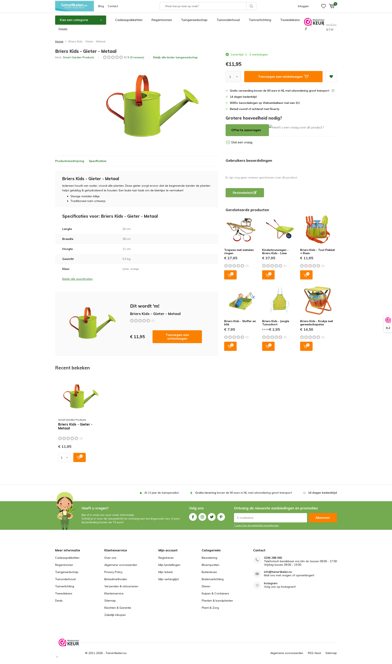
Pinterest (221, 517)
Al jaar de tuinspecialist (161, 492)
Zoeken (251, 6)
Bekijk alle (175, 57)
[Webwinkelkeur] (305, 28)
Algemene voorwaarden (120, 565)
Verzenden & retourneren (121, 586)
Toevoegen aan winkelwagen (177, 336)
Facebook (193, 517)
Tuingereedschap (194, 20)
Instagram (202, 517)
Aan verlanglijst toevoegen (331, 76)
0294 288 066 (273, 558)
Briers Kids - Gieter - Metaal (75, 426)
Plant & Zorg (210, 608)
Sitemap (110, 600)
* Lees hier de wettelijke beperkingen (256, 525)
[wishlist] (323, 6)
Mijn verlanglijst (168, 579)
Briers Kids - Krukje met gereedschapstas (316, 322)
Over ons (110, 558)
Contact (113, 6)
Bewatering (209, 558)
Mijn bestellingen (169, 565)
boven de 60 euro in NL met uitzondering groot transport (243, 492)
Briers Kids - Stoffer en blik (240, 322)
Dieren (206, 586)
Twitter (212, 517)
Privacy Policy (113, 572)
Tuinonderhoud (228, 20)
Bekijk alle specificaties (77, 279)
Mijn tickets (165, 572)
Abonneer (322, 518)
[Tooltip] (333, 91)
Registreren (166, 558)
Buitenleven (209, 572)
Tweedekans (290, 20)
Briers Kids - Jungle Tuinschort (275, 322)
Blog (101, 6)
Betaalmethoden (115, 579)
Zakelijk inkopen (115, 615)
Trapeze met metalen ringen (239, 251)
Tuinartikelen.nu (116, 653)
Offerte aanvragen (246, 130)
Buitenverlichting (213, 579)
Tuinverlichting (260, 20)
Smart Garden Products (78, 57)
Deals (63, 29)
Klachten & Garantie (117, 608)
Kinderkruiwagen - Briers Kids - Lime (275, 251)
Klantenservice (114, 593)
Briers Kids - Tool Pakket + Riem (317, 251)
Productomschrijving (69, 161)
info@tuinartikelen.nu (278, 572)
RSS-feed (314, 653)
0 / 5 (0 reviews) (134, 57)
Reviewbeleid (243, 193)
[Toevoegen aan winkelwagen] (79, 457)
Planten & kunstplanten (217, 600)
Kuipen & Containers (215, 593)
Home (59, 41)
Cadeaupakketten (129, 20)
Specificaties (97, 161)
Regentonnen (161, 20)
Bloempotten (210, 565)
